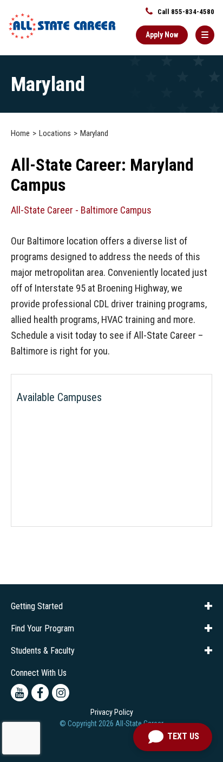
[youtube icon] (19, 692)
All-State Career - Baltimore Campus (81, 210)
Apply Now (162, 34)
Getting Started (37, 606)
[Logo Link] (62, 26)
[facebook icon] (40, 692)
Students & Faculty (43, 650)
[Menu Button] (204, 34)
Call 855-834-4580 (185, 12)
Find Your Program (42, 628)
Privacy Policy (111, 712)
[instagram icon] (60, 692)
